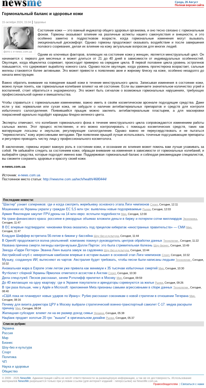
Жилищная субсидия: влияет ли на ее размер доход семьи (47, 313)
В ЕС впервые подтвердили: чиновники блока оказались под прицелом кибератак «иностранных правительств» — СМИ (93, 227)
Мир (123, 213)
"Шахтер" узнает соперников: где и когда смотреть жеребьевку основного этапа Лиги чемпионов (75, 204)
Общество (10, 371)
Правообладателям (165, 383)
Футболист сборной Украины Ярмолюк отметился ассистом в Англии (54, 273)
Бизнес (7, 342)
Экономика (190, 218)
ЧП (4, 362)
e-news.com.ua (29, 175)
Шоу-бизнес (161, 245)
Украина (99, 313)
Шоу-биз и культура (106, 235)
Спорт (154, 204)
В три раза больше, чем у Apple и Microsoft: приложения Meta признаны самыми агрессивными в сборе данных (87, 287)
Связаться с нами (192, 383)
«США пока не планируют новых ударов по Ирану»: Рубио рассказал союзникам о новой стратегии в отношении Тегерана (95, 296)
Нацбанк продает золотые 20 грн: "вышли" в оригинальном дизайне (53, 318)
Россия (7, 333)
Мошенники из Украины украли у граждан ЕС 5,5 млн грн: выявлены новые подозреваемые (71, 209)
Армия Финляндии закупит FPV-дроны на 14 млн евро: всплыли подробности (61, 214)
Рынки (146, 209)
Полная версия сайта (189, 5)
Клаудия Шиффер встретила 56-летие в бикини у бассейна (47, 236)
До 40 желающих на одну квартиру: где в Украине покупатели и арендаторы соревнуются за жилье (78, 282)
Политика (9, 357)
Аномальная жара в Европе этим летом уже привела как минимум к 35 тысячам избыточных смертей (80, 268)
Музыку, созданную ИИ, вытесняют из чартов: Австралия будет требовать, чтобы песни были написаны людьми (88, 260)
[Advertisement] (42, 188)
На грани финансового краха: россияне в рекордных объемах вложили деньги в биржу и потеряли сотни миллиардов (92, 219)
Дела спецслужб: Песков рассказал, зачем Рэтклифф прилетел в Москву (59, 278)
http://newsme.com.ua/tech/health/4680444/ (75, 179)
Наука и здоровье (15, 366)
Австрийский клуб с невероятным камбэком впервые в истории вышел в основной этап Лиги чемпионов (81, 255)
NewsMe (25, 377)
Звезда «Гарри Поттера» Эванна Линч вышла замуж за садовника (52, 250)
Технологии (171, 240)
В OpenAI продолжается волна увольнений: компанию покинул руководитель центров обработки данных (82, 240)
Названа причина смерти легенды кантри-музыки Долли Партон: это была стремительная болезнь (77, 245)
